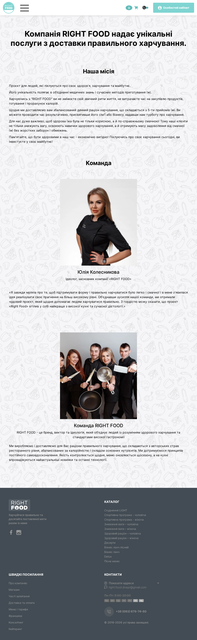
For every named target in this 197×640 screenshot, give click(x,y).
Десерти (109, 542)
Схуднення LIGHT (115, 510)
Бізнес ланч (111, 552)
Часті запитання (19, 596)
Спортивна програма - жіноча (124, 519)
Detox (108, 556)
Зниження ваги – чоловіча (121, 524)
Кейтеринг (15, 629)
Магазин (14, 589)
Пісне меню (111, 561)
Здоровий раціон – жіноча (121, 538)
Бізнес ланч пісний (116, 547)
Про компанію (18, 583)
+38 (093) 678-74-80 (131, 611)
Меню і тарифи (18, 609)
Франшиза (15, 615)
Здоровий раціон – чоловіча (122, 533)
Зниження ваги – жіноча (120, 528)
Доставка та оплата (22, 602)
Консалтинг (16, 622)
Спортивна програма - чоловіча (125, 515)
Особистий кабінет (176, 7)
